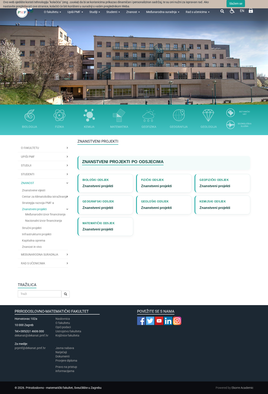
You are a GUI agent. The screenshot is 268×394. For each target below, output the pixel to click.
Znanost (132, 12)
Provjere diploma (66, 360)
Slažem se (235, 3)
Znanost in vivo (32, 246)
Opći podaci (63, 327)
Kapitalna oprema (33, 240)
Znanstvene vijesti (33, 190)
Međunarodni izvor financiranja (45, 214)
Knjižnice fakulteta (67, 335)
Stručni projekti (31, 228)
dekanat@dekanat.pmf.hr (31, 335)
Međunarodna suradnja (161, 12)
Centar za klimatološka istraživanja (44, 196)
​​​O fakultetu (62, 323)
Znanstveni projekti (34, 209)
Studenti (112, 12)
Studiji (93, 12)
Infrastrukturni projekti (36, 234)
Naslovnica (62, 318)
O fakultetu (51, 12)
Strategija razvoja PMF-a (38, 203)
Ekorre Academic (242, 387)
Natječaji (61, 352)
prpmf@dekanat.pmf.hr (30, 348)
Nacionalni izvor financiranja (43, 220)
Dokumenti (62, 356)
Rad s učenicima (196, 12)
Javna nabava (64, 348)
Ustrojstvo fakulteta (68, 331)
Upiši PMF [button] (28, 156)
